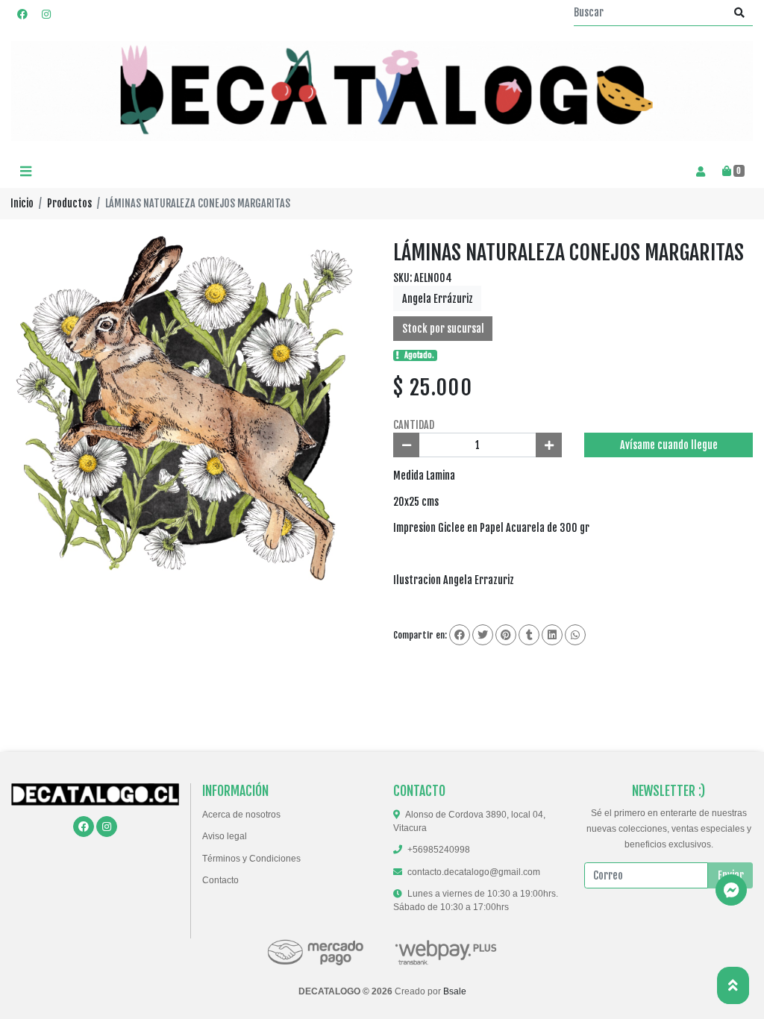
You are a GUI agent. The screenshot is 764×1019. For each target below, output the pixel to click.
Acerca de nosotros (241, 814)
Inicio (22, 203)
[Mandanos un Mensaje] (731, 890)
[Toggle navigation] (25, 172)
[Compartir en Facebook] (459, 634)
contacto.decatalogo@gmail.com (473, 872)
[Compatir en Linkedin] (552, 634)
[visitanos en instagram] (46, 14)
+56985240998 (438, 849)
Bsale (454, 991)
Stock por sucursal (443, 328)
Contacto (220, 880)
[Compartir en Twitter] (482, 634)
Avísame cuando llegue (669, 445)
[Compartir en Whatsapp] (575, 634)
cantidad (413, 424)
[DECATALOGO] (382, 91)
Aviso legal (224, 836)
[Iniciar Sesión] (700, 171)
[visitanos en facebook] (22, 14)
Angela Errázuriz (437, 298)
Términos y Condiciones (251, 858)
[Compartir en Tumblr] (529, 634)
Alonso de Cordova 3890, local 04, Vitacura (469, 821)
